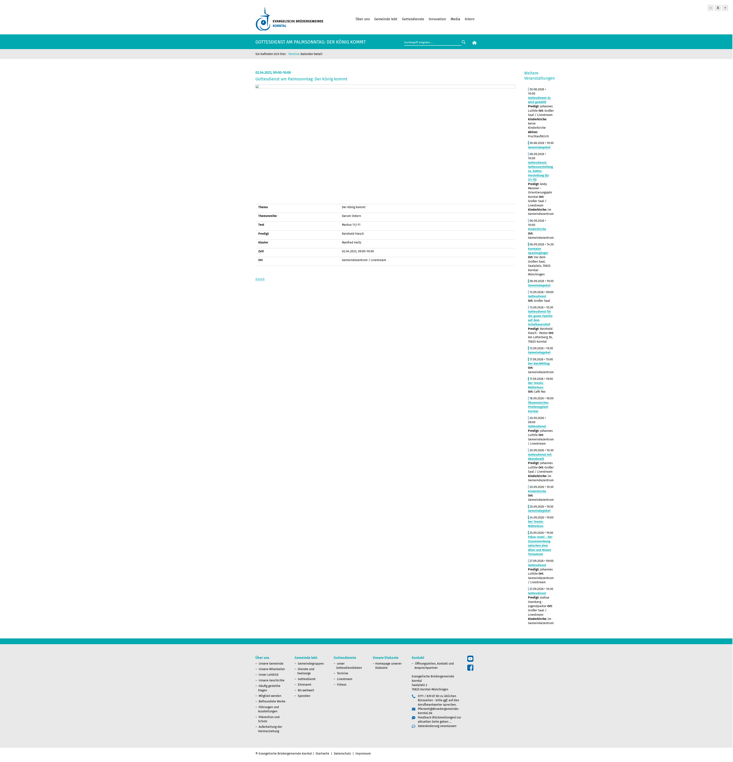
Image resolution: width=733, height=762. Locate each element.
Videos (341, 684)
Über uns (363, 19)
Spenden (304, 696)
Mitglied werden (270, 696)
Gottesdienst (307, 679)
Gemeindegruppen (311, 663)
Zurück (260, 279)
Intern (470, 19)
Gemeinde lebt (385, 19)
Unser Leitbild (269, 674)
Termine (293, 54)
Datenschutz (342, 753)
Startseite (322, 753)
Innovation (437, 19)
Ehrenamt (304, 684)
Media (455, 19)
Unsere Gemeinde (271, 663)
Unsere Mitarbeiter (272, 669)
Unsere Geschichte (271, 680)
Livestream (344, 679)
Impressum (363, 753)
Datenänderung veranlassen (437, 726)
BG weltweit (306, 690)
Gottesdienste (413, 19)
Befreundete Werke (272, 701)
